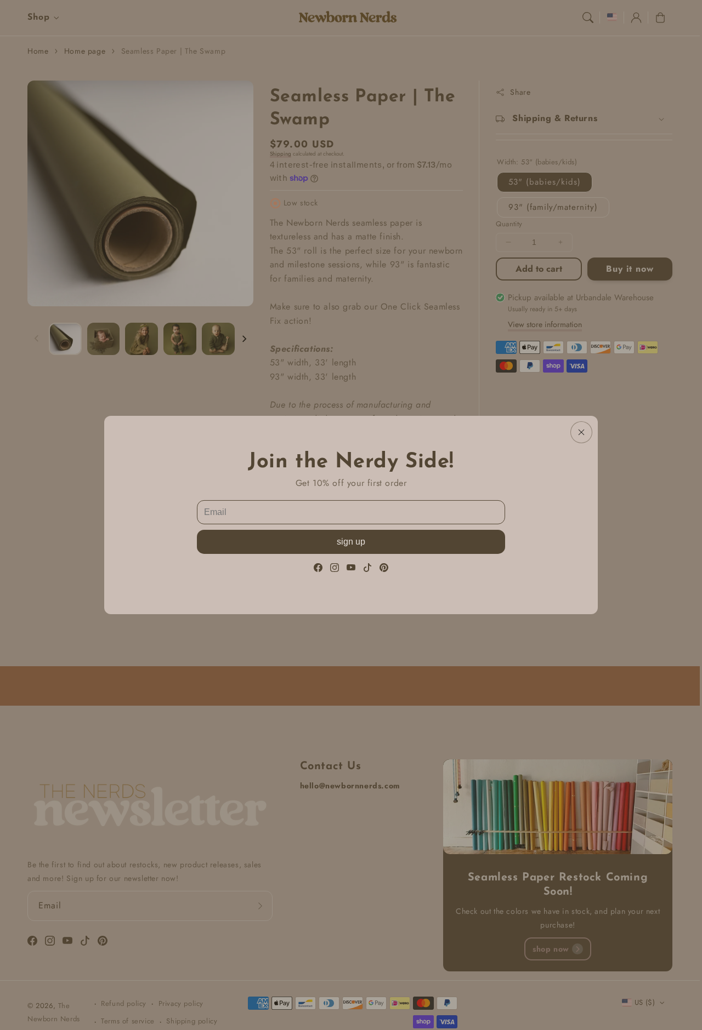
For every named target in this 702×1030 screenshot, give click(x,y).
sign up (351, 541)
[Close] (581, 432)
